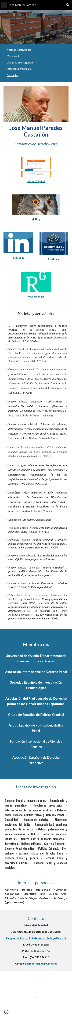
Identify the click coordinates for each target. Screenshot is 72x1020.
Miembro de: (14, 56)
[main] (36, 135)
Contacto (12, 75)
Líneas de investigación (20, 62)
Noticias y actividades (19, 49)
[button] (4, 5)
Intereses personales (19, 68)
